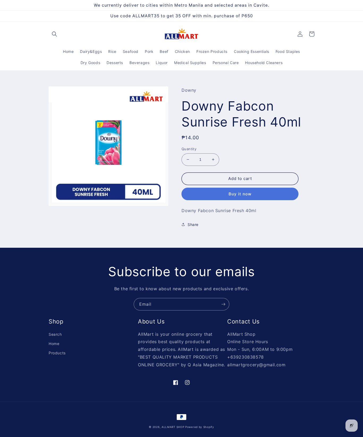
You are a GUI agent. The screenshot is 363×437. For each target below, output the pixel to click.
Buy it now (240, 193)
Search (55, 334)
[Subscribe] (223, 304)
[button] (54, 34)
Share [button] (193, 224)
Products (57, 353)
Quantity (189, 149)
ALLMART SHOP (173, 426)
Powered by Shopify (199, 426)
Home (54, 343)
